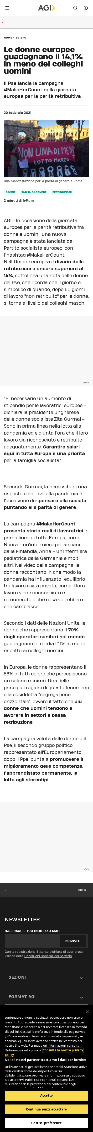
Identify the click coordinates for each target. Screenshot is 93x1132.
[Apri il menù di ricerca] (75, 8)
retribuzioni (62, 192)
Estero (21, 37)
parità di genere (34, 192)
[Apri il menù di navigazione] (7, 8)
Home (8, 37)
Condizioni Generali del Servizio (48, 956)
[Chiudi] (87, 1011)
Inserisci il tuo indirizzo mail (32, 930)
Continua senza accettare (46, 1109)
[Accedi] (85, 8)
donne (11, 192)
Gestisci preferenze (46, 1123)
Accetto (46, 1095)
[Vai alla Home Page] (46, 8)
